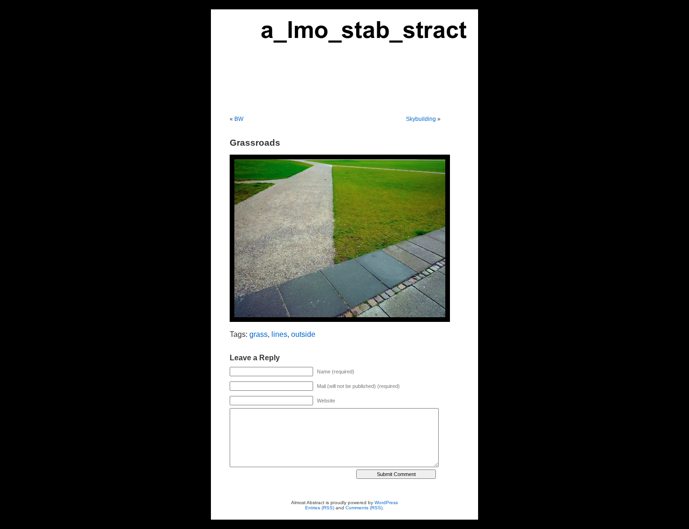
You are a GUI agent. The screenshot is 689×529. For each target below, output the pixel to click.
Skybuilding (421, 119)
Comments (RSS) (363, 507)
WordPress (386, 502)
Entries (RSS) (319, 507)
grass (258, 334)
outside (303, 334)
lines (279, 334)
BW (238, 119)
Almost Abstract (344, 52)
